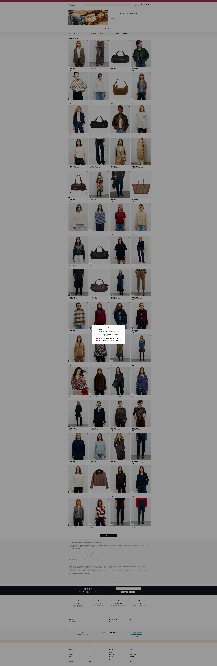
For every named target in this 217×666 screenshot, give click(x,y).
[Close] (124, 325)
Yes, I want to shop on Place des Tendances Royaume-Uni (110, 338)
